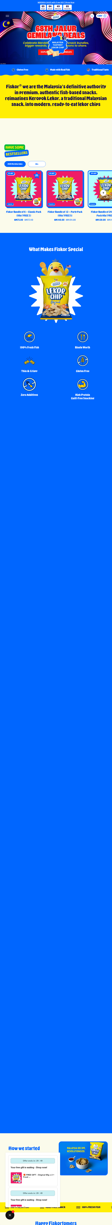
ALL (36, 164)
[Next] (103, 193)
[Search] (92, 16)
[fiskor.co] (56, 15)
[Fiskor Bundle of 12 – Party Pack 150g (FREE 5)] (65, 189)
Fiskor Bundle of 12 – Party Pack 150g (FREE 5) (65, 213)
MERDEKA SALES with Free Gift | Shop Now (56, 2)
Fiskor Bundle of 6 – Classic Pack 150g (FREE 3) (23, 213)
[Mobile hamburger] (7, 16)
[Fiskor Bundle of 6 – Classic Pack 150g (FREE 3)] (23, 189)
